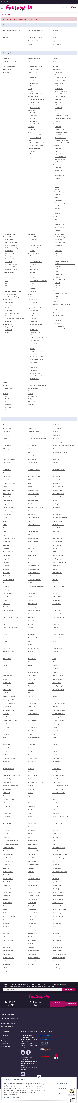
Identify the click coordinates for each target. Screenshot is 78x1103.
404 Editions (7, 435)
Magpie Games (32, 731)
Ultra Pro (30, 937)
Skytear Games (57, 868)
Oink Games (6, 792)
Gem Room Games (58, 617)
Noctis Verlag (7, 779)
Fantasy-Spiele (9, 240)
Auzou (5, 473)
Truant (54, 926)
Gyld (29, 641)
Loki (29, 717)
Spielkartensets (34, 267)
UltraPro (57, 323)
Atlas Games (56, 466)
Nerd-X (5, 772)
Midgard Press (7, 744)
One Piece (56, 301)
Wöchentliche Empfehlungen (11, 297)
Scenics (32, 129)
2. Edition (33, 291)
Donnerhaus (6, 555)
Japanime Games (8, 676)
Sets (56, 151)
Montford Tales (32, 758)
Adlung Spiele (7, 449)
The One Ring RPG (35, 340)
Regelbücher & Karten (61, 132)
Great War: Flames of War (62, 143)
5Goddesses (56, 435)
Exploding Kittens (8, 576)
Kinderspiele (9, 250)
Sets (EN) (57, 285)
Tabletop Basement (33, 906)
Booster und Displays (61, 293)
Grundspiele (58, 107)
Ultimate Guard (59, 326)
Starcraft (55, 67)
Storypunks (6, 895)
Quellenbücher (34, 259)
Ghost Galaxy (32, 621)
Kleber (32, 154)
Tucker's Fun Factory (9, 930)
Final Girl (8, 316)
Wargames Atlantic (33, 951)
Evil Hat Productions (34, 572)
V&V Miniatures (57, 940)
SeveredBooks (32, 861)
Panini (54, 799)
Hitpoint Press (32, 655)
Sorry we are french (33, 875)
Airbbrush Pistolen (35, 137)
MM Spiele (31, 751)
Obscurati (31, 785)
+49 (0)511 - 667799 (13, 1003)
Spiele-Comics (34, 378)
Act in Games (7, 445)
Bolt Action (56, 146)
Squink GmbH (7, 889)
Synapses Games (58, 902)
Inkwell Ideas (32, 669)
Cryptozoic (6, 535)
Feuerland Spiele (8, 583)
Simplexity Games (33, 865)
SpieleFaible (6, 882)
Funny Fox (6, 600)
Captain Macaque (8, 511)
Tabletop (5, 64)
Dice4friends (31, 548)
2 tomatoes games (33, 431)
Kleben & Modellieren (34, 148)
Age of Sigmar (59, 83)
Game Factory (32, 607)
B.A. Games (6, 476)
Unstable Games (33, 940)
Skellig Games (32, 868)
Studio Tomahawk (58, 899)
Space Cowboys (7, 878)
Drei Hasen (31, 559)
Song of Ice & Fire (58, 162)
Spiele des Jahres (8, 272)
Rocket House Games (59, 847)
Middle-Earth (58, 88)
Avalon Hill (31, 473)
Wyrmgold (31, 964)
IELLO (5, 665)
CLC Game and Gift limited (60, 517)
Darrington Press (33, 538)
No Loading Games (58, 775)
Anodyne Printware (33, 456)
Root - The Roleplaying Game (38, 337)
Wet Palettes (34, 86)
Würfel (5, 385)
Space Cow (56, 875)
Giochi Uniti (56, 624)
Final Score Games (33, 583)
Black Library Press (8, 490)
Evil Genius (6, 572)
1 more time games (8, 425)
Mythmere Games (8, 768)
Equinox (55, 569)
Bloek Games (7, 493)
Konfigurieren (62, 1088)
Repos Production (33, 844)
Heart (31, 327)
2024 (6, 280)
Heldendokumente (35, 269)
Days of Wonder (57, 538)
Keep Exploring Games (59, 686)
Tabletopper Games (58, 906)
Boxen (56, 271)
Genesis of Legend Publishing (12, 621)
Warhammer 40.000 (60, 77)
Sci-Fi (56, 184)
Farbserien (33, 64)
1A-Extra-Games (57, 428)
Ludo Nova (6, 724)
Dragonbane (33, 321)
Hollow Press (7, 658)
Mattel (54, 734)
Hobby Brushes (34, 69)
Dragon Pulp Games (58, 555)
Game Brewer (57, 603)
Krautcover (31, 126)
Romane (32, 272)
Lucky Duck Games (58, 720)
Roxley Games (57, 851)
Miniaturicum (32, 748)
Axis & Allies (9, 302)
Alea (4, 452)
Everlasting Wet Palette (37, 99)
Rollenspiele (7, 69)
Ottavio (55, 796)
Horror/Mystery (34, 370)
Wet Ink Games (7, 954)
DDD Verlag (6, 541)
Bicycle (5, 487)
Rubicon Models (8, 854)
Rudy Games (31, 854)
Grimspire (6, 641)
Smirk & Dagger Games (10, 875)
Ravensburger (7, 837)
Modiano (30, 755)
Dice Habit (6, 548)
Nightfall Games (32, 775)
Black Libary (58, 99)
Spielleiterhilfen (33, 299)
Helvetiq (55, 651)
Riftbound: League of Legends (61, 304)
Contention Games (58, 524)
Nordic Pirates (57, 779)
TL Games (6, 926)
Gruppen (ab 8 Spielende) (13, 267)
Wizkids (57, 205)
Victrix (54, 944)
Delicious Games (58, 541)
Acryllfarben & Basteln (9, 61)
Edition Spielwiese (33, 566)
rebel (29, 837)
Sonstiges (6, 72)
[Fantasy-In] (19, 8)
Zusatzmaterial (7, 324)
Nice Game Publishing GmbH (11, 775)
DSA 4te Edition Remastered (38, 280)
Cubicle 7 (30, 535)
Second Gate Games (9, 861)
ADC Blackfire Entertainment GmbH (63, 445)
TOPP (29, 926)
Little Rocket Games (59, 713)
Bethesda (30, 483)
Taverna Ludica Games (61, 329)
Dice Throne (8, 308)
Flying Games (7, 586)
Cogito (5, 524)
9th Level (6, 438)
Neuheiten (58, 75)
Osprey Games (32, 796)
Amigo (5, 456)
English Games (7, 299)
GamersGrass (32, 110)
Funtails (30, 600)
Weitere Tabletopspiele (59, 181)
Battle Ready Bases (35, 124)
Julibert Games (57, 679)
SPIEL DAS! (56, 878)
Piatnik (55, 810)
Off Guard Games (8, 789)
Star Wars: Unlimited (59, 280)
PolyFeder (31, 820)
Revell (54, 844)
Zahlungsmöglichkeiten (8, 1023)
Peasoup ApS (7, 806)
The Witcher (33, 343)
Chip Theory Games (33, 517)
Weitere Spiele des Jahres (13, 291)
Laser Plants (33, 116)
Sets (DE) (57, 282)
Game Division (7, 607)
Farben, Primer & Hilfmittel (38, 135)
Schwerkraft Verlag (58, 858)
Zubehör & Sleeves (58, 315)
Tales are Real (32, 909)
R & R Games (31, 834)
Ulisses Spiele (57, 933)
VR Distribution (57, 947)
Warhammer (56, 69)
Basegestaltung (34, 83)
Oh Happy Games (58, 789)
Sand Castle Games (9, 858)
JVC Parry (30, 682)
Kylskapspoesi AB (8, 700)
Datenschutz (5, 1036)
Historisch (58, 189)
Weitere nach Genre (34, 362)
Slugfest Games (7, 871)
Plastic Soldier (57, 813)
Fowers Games (32, 590)
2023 (6, 283)
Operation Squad (8, 796)
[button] (67, 8)
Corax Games (32, 528)
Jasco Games (32, 676)
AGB (2, 1038)
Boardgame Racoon (9, 500)
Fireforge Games (57, 583)
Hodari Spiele (57, 655)
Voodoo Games (7, 947)
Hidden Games (7, 655)
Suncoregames (7, 902)
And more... (8, 321)
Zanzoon (30, 968)
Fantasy (57, 186)
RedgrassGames (32, 841)
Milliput (32, 151)
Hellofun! (30, 651)
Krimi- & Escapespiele (12, 245)
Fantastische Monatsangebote (37, 385)
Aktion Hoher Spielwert (10, 294)
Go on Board (6, 631)
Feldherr (57, 230)
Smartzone (31, 871)
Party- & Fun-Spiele (11, 242)
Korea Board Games (9, 696)
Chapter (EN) (58, 253)
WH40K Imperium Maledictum (39, 354)
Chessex (5, 517)
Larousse (55, 700)
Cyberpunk (33, 318)
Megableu (55, 737)
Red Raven (56, 837)
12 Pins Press (7, 428)
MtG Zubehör (58, 245)
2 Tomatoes (6, 431)
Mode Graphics (7, 755)
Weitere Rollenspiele (36, 359)
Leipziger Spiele (8, 706)
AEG (29, 449)
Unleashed (58, 307)
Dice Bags (8, 396)
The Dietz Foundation (9, 916)
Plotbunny (6, 820)
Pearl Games (56, 803)
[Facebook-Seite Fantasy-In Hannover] (28, 1052)
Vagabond (6, 944)
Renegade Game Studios (10, 844)
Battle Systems (32, 480)
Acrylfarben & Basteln (34, 388)
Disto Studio (31, 552)
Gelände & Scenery (60, 94)
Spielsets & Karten (60, 129)
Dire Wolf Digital (8, 552)
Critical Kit (56, 531)
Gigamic (30, 624)
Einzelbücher (59, 274)
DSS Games (6, 562)
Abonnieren (68, 989)
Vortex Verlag (32, 947)
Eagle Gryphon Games (59, 562)
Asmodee (6, 466)
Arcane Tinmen (57, 456)
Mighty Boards (32, 744)
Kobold (30, 693)
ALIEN (32, 313)
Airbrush (30, 132)
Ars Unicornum (32, 462)
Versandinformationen (8, 1026)
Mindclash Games (8, 748)
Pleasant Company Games (60, 816)
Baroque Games (8, 480)
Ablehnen (62, 1094)
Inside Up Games (58, 669)
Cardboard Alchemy (33, 511)
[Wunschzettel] (63, 8)
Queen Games (7, 834)
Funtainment (56, 600)
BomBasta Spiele (33, 500)
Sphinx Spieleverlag (34, 878)
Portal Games (7, 823)
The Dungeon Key (58, 916)
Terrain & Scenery (60, 175)
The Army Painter (33, 72)
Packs (56, 110)
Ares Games (6, 462)
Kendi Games (7, 689)
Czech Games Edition (9, 538)
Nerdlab (30, 772)
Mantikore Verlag (8, 734)
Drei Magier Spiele (58, 559)
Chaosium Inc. (57, 514)
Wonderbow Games (33, 961)
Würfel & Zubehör (60, 159)
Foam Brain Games (58, 586)
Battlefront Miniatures (59, 480)
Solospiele (8, 261)
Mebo (4, 737)
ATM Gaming (6, 469)
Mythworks (31, 768)
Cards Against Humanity (12, 305)
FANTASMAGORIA (8, 579)
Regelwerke (33, 240)
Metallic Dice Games (34, 741)
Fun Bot (5, 596)
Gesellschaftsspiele (9, 67)
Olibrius (30, 792)
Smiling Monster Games (60, 871)
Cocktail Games (57, 521)
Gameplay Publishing (34, 610)
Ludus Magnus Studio (59, 724)
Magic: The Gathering (59, 237)
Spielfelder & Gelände (61, 116)
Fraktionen (58, 126)
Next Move (56, 772)
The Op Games (32, 920)
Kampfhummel (57, 682)
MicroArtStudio (57, 741)
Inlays (7, 332)
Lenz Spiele (31, 706)
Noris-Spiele (7, 782)
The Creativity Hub (58, 913)
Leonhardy (56, 706)
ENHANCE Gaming (33, 569)
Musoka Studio (57, 765)
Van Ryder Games (33, 944)
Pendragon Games (58, 806)
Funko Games (57, 596)
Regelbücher (58, 154)
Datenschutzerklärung (9, 986)
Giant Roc (6, 624)
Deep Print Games (33, 541)
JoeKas (5, 679)
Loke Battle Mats (8, 717)
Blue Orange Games (58, 493)
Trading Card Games (34, 399)
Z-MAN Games (7, 968)
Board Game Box (33, 497)
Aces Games (6, 442)
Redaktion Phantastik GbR (11, 841)
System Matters (7, 906)
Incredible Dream (8, 669)
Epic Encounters (35, 248)
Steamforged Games (59, 889)
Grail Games (31, 634)
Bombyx (55, 500)
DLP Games (56, 552)
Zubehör (57, 121)
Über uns (3, 1021)
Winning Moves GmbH (59, 954)
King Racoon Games (58, 689)
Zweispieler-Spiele (11, 264)
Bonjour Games (7, 504)
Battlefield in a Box (60, 200)
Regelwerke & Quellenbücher (63, 118)
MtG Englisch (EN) (60, 242)
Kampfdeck (58, 266)
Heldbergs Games (8, 651)
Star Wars (55, 165)
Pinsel (32, 80)
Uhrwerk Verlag (32, 933)
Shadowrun (31, 297)
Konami (55, 693)
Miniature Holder (35, 102)
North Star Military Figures (35, 782)
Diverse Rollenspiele (36, 376)
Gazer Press (31, 617)
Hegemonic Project (33, 648)
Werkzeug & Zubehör (36, 67)
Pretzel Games (7, 827)
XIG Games (56, 964)
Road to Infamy (32, 847)
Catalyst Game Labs (58, 511)
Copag (5, 528)
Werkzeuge (33, 77)
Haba (54, 641)
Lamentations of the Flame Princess (38, 700)
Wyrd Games (7, 964)
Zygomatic (6, 971)
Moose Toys (6, 761)
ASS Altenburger (33, 466)
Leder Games (32, 703)
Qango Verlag (56, 830)
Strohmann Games (33, 895)
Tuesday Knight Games (34, 930)
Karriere (3, 1029)
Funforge (30, 596)
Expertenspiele (9, 259)
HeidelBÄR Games (58, 648)
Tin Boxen (58, 269)
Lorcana (55, 248)
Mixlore (5, 751)
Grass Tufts (33, 118)
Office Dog (31, 789)
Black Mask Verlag (33, 490)
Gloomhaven (9, 310)
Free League (56, 590)
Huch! (54, 658)
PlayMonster (6, 816)
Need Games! (57, 768)
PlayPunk (30, 816)
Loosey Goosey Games (10, 720)
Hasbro (55, 645)
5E (30, 242)
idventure (55, 662)
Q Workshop (31, 830)
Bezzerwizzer (57, 483)
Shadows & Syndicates (12, 313)
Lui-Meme (6, 727)
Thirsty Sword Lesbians (37, 346)
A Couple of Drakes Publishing (37, 438)
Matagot (30, 734)
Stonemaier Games (58, 892)
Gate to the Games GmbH (10, 617)
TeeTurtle (6, 913)
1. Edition (33, 288)
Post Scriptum (32, 823)
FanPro (30, 576)
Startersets (58, 173)
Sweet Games (32, 902)
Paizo (29, 799)
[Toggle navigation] (2, 8)
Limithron (6, 713)
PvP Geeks (6, 830)
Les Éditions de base (9, 710)
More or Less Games (9, 765)
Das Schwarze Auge (33, 253)
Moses (30, 765)
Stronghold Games (58, 895)
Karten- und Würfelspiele (12, 248)
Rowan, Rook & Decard (34, 851)
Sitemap (3, 1041)
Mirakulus (55, 748)
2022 (6, 286)
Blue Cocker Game (33, 493)
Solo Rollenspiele (35, 373)
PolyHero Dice (57, 820)
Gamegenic (8, 329)
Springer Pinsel (57, 885)
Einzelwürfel (9, 388)
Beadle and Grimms (9, 483)
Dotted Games (32, 555)
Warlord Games (32, 105)
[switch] (72, 1100)
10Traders (31, 425)
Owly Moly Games (8, 799)
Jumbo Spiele (7, 682)
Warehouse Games (8, 951)
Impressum (4, 1043)
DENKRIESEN (7, 545)
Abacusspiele (57, 438)
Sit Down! (6, 868)
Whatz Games (32, 954)
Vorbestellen (58, 72)
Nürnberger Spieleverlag (10, 785)
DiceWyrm (56, 548)
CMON (5, 521)
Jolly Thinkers (32, 679)
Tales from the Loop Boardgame (14, 318)
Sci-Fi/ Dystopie (35, 367)
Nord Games (31, 779)
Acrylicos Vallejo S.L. (59, 442)
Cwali (54, 535)
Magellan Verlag (32, 727)
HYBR (4, 662)
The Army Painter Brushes (37, 143)
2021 (6, 288)
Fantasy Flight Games (34, 579)
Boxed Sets (33, 113)
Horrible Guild (32, 658)
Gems (7, 410)
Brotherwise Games (9, 507)
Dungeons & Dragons (34, 237)
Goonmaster (58, 64)
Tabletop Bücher (59, 224)
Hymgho (30, 662)
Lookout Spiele (57, 717)
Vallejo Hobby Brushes (37, 146)
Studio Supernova (33, 899)
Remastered (33, 264)
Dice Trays (8, 404)
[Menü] (75, 1089)
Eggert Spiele (56, 566)
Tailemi (5, 909)
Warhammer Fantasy (36, 351)
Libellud (30, 710)
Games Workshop (60, 203)
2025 (6, 278)
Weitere (57, 197)
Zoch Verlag (56, 968)
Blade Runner (34, 316)
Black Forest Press (58, 487)
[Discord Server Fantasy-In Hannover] (23, 1074)
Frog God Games (8, 593)
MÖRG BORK (34, 329)
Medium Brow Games (34, 737)
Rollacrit (5, 851)
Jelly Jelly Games (58, 676)
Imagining (55, 665)
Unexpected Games (58, 937)
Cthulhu (30, 294)
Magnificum (6, 731)
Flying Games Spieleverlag (36, 586)
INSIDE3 (5, 672)
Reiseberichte (34, 275)
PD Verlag (6, 803)
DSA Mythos (33, 278)
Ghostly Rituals (57, 621)
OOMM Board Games (59, 792)
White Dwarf (58, 102)
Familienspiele (9, 253)
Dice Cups (8, 402)
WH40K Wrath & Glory (36, 357)
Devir (29, 545)
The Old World (59, 86)
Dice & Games (57, 545)
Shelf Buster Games (58, 861)
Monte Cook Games (9, 758)
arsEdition (56, 462)
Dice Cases (8, 399)
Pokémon (55, 259)
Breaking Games (57, 504)
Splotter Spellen (32, 885)
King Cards (31, 689)
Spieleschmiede (32, 882)
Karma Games (7, 686)
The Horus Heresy (60, 80)
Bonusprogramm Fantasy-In (9, 1018)
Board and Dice (7, 497)
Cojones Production (34, 524)
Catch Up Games (8, 514)
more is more (56, 761)
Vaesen (32, 348)
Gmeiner (55, 627)
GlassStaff (31, 627)
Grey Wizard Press (58, 638)
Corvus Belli (56, 528)
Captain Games (57, 507)
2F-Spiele (55, 431)
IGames (30, 665)
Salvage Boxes (59, 113)
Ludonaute (31, 724)
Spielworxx (6, 885)
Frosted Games (32, 593)
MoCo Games (56, 751)
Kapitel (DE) (58, 250)
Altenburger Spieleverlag (60, 452)
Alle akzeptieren (62, 1083)
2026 (6, 275)
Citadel (30, 88)
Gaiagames (6, 603)
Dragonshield (59, 318)
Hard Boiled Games (33, 645)
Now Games (56, 782)
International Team (33, 672)
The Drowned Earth (33, 916)
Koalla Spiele (7, 693)
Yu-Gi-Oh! (56, 290)
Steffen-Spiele (7, 892)
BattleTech (56, 105)
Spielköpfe (56, 882)
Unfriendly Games (8, 940)
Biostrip (30, 487)
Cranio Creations (33, 531)
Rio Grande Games (8, 847)
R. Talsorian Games (58, 834)
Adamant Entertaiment (34, 445)
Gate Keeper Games (58, 614)
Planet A (30, 813)
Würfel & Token (59, 135)
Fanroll (55, 576)
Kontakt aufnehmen (57, 1004)
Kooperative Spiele (11, 269)
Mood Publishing (57, 758)
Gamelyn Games (8, 610)
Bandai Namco (57, 476)
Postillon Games (57, 823)
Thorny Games (32, 923)
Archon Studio (57, 459)
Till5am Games (57, 923)
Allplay (30, 452)
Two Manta (6, 933)
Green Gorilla (7, 638)
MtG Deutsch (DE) (60, 240)
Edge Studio (6, 566)
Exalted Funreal (57, 572)
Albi (54, 449)
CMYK (29, 521)
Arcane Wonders (33, 459)
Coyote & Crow (7, 531)
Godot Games (32, 631)
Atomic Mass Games (34, 469)
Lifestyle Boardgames (59, 710)
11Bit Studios (57, 425)
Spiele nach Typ (7, 237)
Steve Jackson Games (34, 892)
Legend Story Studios (59, 703)
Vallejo (30, 61)
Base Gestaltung (35, 107)
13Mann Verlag (32, 428)
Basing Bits (33, 121)
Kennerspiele (9, 256)
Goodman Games (58, 631)
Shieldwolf (6, 865)
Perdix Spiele (7, 810)
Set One (57, 310)
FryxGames (56, 593)
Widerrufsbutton (71, 1004)
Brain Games (31, 504)
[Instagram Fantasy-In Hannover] (23, 1052)
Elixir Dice (6, 569)
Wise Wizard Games (34, 957)
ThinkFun (6, 923)
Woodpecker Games (58, 961)
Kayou (29, 686)
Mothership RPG (35, 332)
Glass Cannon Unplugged (10, 627)
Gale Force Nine (32, 603)
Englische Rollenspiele (34, 308)
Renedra (57, 194)
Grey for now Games (34, 638)
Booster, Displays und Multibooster (61, 262)
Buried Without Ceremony (35, 507)
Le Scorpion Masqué (9, 703)
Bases (56, 222)
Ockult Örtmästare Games (60, 785)
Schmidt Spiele (32, 858)
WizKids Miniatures (35, 245)
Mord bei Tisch (32, 761)
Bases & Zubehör (60, 97)
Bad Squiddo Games (34, 476)
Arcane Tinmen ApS (9, 459)
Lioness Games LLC (33, 713)
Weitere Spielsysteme (61, 91)
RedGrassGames (33, 97)
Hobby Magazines (60, 227)
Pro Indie (30, 827)
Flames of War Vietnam (61, 140)
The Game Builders (8, 920)
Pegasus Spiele (32, 806)
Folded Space (7, 590)
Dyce (29, 562)
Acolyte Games (32, 442)
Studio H (5, 899)
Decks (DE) (58, 296)
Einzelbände (33, 302)
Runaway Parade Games (60, 854)
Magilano (55, 727)
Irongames (56, 672)
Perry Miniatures (33, 810)
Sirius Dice (56, 865)
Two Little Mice (57, 930)
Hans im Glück (7, 645)
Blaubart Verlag (57, 490)
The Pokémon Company (60, 920)
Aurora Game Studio (58, 469)
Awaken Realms (57, 473)
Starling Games (32, 889)
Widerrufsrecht (5, 1046)
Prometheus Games (58, 827)
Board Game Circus (58, 497)
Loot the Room (32, 720)
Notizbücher (9, 407)
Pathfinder (31, 286)
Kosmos (30, 696)
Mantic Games (57, 731)
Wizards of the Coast (59, 957)
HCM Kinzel (6, 648)
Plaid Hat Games (8, 813)
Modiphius (56, 755)
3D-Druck (55, 61)
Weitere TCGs (57, 312)
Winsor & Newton (8, 957)
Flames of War (57, 124)
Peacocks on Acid (33, 803)
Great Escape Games (59, 634)
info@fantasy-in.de (38, 1003)
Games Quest (7, 614)
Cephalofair (31, 514)
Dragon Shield (9, 327)
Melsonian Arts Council (10, 741)
